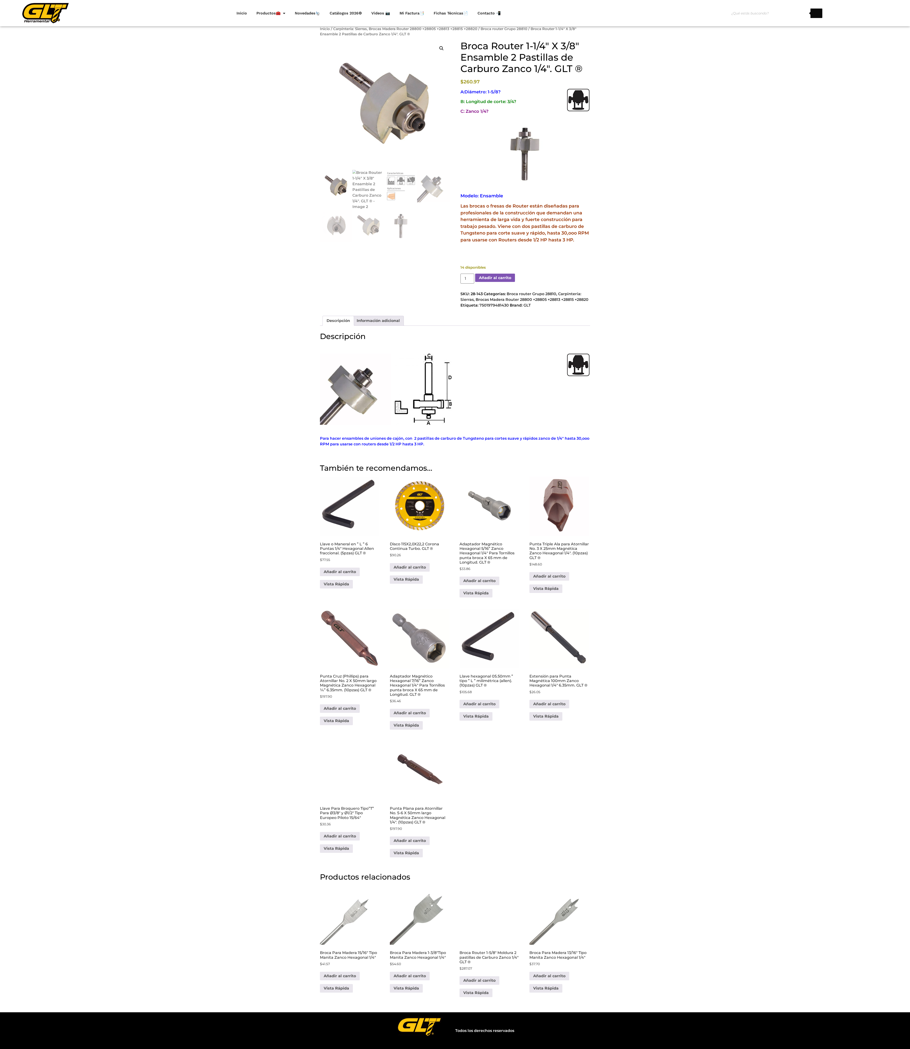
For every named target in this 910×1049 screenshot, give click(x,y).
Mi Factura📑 (412, 13)
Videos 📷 (380, 13)
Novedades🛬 (307, 13)
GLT (527, 305)
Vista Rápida (336, 584)
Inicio (242, 13)
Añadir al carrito (495, 278)
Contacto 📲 (489, 13)
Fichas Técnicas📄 (451, 13)
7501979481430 (494, 305)
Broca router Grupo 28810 (504, 29)
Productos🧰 (268, 13)
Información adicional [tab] (378, 320)
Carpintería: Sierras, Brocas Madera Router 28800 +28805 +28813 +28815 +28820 (405, 29)
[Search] (816, 13)
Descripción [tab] (338, 320)
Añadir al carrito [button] (340, 572)
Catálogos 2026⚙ (346, 13)
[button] (441, 48)
